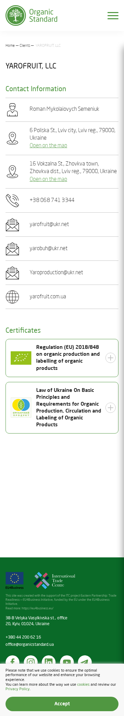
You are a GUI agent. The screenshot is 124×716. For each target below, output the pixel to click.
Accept (62, 704)
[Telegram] (85, 662)
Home (10, 45)
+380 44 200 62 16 (23, 637)
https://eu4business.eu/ (37, 608)
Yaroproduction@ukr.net (56, 273)
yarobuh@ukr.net (49, 249)
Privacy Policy (18, 689)
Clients (25, 45)
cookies (83, 684)
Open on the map (48, 146)
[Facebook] (13, 662)
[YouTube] (67, 662)
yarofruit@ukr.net (49, 224)
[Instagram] (31, 662)
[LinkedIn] (49, 662)
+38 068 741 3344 (52, 200)
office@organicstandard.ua (30, 645)
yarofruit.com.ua (48, 297)
